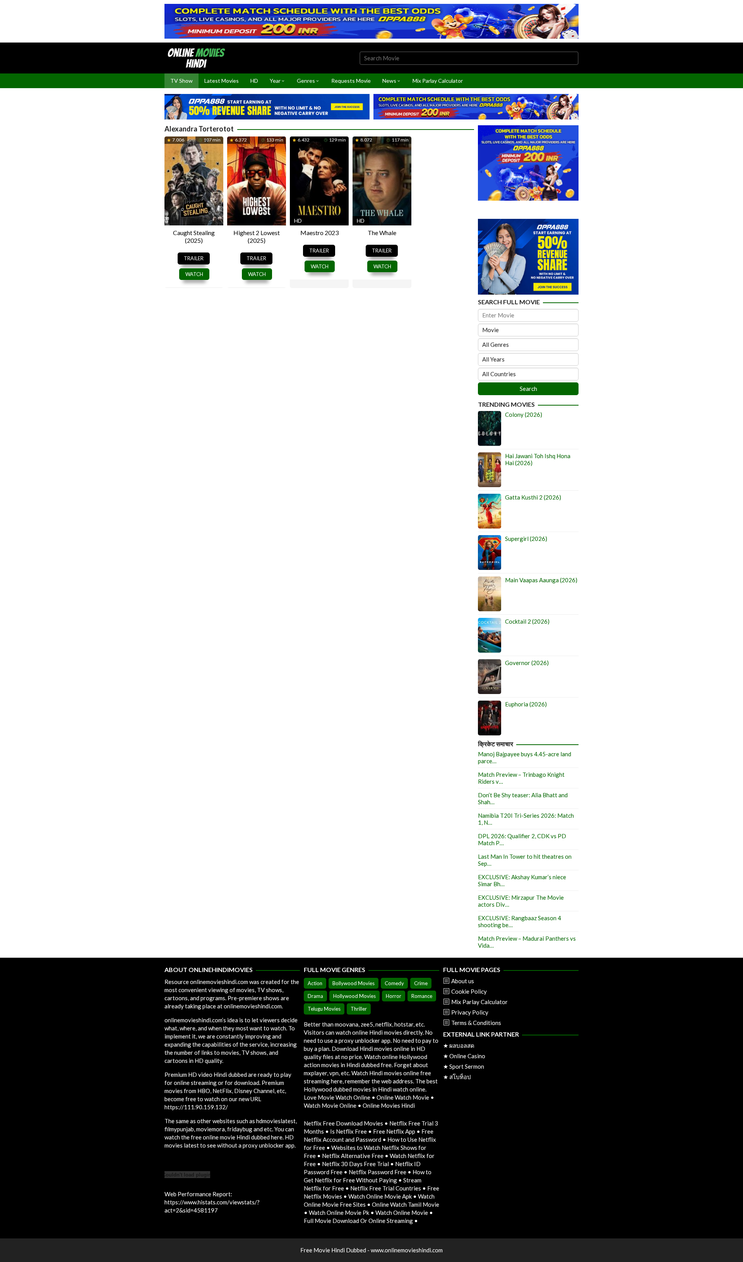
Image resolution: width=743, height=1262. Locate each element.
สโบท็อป (460, 1076)
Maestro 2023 (319, 232)
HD (298, 220)
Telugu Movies (324, 1009)
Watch (194, 274)
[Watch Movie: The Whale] (382, 180)
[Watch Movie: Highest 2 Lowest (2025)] (256, 180)
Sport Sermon (466, 1066)
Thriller (359, 1009)
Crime (421, 983)
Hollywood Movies (354, 996)
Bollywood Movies (353, 983)
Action (315, 983)
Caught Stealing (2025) (194, 236)
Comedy (394, 983)
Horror (393, 996)
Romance (421, 996)
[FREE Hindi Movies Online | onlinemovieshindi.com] (198, 57)
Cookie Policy (469, 991)
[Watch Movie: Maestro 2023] (319, 180)
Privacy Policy (469, 1012)
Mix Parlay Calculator (479, 1001)
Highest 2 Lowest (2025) (256, 236)
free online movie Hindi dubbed (230, 1137)
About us (462, 980)
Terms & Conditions (476, 1022)
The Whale (382, 232)
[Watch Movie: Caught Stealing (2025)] (194, 180)
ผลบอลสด (461, 1045)
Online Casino (467, 1055)
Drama (315, 996)
